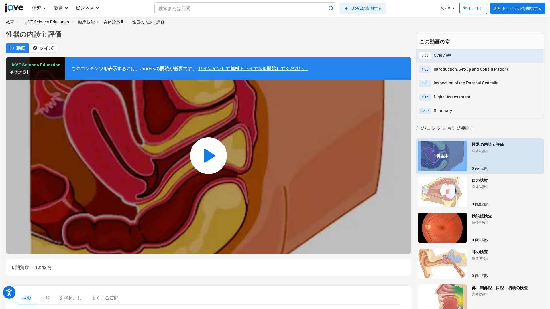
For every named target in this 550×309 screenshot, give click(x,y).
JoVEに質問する (367, 8)
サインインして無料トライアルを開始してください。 (253, 68)
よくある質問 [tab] (105, 298)
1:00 (425, 70)
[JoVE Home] (14, 8)
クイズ (46, 48)
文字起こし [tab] (70, 298)
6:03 (425, 83)
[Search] (331, 8)
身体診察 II (113, 22)
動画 (20, 48)
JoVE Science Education (46, 22)
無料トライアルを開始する (518, 8)
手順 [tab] (45, 298)
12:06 (425, 111)
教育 (10, 22)
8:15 (425, 97)
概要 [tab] (27, 298)
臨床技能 (86, 22)
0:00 (425, 56)
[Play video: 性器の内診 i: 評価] (208, 155)
